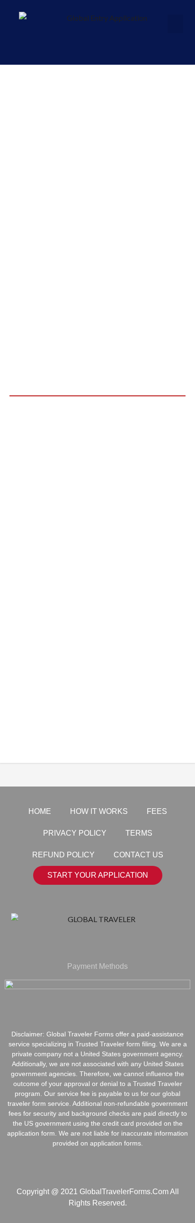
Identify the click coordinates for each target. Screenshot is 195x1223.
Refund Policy (63, 855)
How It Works (99, 811)
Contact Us (138, 855)
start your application (97, 875)
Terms (138, 833)
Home (39, 811)
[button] (175, 24)
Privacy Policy (74, 833)
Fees (157, 811)
